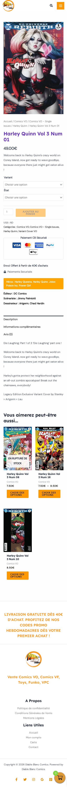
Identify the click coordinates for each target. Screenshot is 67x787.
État (6, 190)
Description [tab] (11, 319)
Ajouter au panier (31, 212)
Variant (8, 177)
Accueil (8, 121)
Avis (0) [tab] (8, 334)
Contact (33, 747)
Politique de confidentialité (33, 708)
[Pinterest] (50, 779)
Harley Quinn (20, 125)
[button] (51, 6)
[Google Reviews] (42, 779)
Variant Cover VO (27, 231)
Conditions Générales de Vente (33, 713)
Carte (33, 742)
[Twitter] (25, 779)
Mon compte (33, 737)
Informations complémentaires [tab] (22, 327)
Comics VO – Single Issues (44, 226)
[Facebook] (16, 779)
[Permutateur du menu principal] (60, 5)
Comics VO (20, 121)
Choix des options (17, 493)
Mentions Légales (33, 718)
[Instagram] (33, 779)
